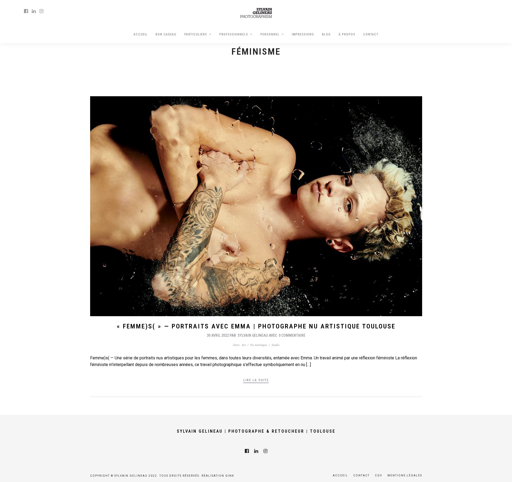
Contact (370, 34)
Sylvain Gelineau (253, 335)
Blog (326, 34)
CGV (378, 475)
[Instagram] (41, 11)
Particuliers (195, 34)
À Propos (347, 34)
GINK (229, 475)
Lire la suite (256, 380)
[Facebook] (247, 451)
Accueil (140, 34)
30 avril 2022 (218, 335)
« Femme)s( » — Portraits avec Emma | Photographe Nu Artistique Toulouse (256, 326)
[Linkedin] (34, 11)
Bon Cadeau (165, 34)
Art (244, 345)
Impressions (303, 34)
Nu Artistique (258, 345)
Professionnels (233, 34)
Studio (275, 345)
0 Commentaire (292, 335)
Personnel (269, 34)
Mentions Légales (404, 475)
